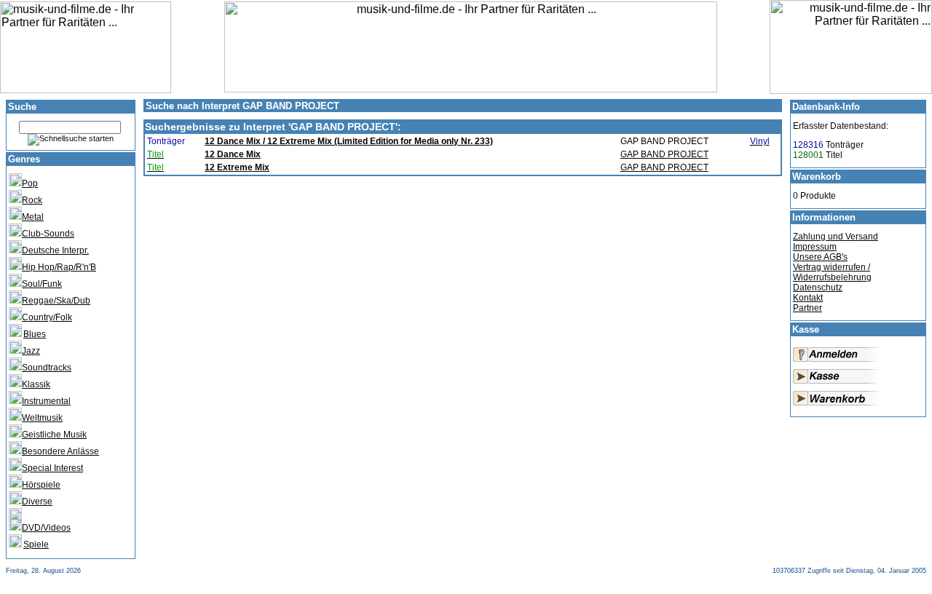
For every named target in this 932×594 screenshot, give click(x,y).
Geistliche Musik (54, 434)
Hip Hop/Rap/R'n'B (59, 267)
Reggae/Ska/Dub (56, 301)
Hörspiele (41, 485)
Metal (33, 217)
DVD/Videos (46, 528)
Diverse (37, 501)
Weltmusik (42, 418)
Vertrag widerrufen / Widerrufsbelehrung (832, 272)
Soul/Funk (42, 284)
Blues (34, 334)
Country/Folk (47, 317)
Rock (32, 200)
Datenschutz (817, 287)
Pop (30, 183)
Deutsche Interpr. (55, 250)
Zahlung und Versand (835, 236)
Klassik (36, 384)
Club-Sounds (48, 234)
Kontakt (808, 298)
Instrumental (46, 401)
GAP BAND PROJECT (664, 154)
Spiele (36, 544)
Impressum (815, 247)
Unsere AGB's (820, 257)
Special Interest (52, 468)
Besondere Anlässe (60, 451)
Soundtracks (46, 368)
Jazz (31, 351)
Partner (807, 308)
